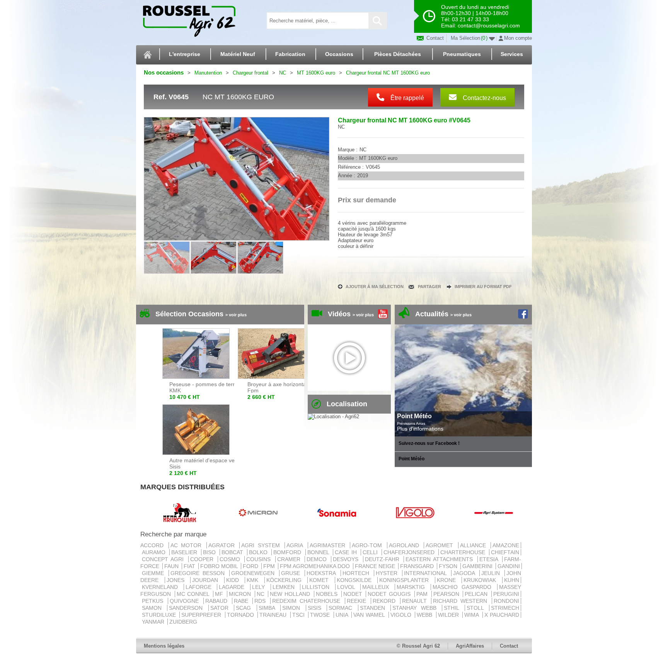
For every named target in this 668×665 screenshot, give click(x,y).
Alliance (474, 545)
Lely (260, 587)
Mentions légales (164, 646)
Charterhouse (463, 552)
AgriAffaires (470, 646)
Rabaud (217, 601)
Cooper (203, 559)
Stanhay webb (416, 608)
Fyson (449, 566)
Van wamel (370, 615)
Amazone (505, 545)
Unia (343, 615)
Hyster (388, 573)
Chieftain (505, 552)
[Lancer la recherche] (377, 21)
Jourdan (207, 580)
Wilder (449, 615)
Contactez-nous (483, 98)
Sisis (316, 608)
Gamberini (478, 566)
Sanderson (187, 608)
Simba (269, 608)
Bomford (288, 552)
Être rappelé (406, 98)
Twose (321, 615)
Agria (296, 545)
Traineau (273, 615)
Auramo (155, 552)
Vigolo (401, 615)
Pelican (477, 594)
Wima (472, 615)
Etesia (490, 559)
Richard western (461, 601)
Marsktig (413, 587)
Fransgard (417, 566)
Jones (178, 580)
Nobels (328, 594)
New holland (291, 594)
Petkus (154, 601)
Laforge (201, 587)
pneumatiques (462, 54)
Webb (425, 615)
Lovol (348, 587)
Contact (434, 38)
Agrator (223, 545)
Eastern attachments (441, 559)
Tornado (241, 615)
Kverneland (162, 587)
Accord (153, 545)
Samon (153, 608)
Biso (210, 552)
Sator (221, 608)
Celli (371, 552)
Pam (423, 594)
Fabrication (290, 54)
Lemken (286, 587)
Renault (416, 601)
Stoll (477, 608)
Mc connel (194, 594)
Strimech (505, 608)
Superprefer (202, 615)
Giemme (154, 573)
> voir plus (236, 314)
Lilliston (318, 587)
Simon (293, 608)
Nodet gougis (390, 594)
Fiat (190, 566)
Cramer (290, 559)
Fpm (269, 566)
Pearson (447, 594)
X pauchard (501, 615)
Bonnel (319, 552)
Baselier (185, 552)
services (512, 54)
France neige (376, 566)
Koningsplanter (406, 580)
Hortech (357, 573)
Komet (321, 580)
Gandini (509, 566)
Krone (448, 580)
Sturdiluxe (160, 615)
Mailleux (377, 587)
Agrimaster (329, 545)
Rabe (242, 601)
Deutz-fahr (383, 559)
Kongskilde (356, 580)
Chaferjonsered (410, 552)
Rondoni (506, 601)
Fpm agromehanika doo (315, 566)
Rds (261, 601)
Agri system (262, 545)
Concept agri (164, 559)
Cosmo (231, 559)
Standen (374, 608)
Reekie (358, 601)
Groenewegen (254, 573)
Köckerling (286, 580)
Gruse (292, 573)
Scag (245, 608)
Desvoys (347, 559)
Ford (251, 566)
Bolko (259, 552)
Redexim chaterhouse (307, 601)
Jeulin (492, 573)
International (427, 573)
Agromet (441, 545)
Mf (220, 594)
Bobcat (233, 552)
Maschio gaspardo (464, 587)
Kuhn (511, 580)
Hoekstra (323, 573)
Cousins (259, 559)
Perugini (506, 594)
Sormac (342, 608)
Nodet (354, 594)
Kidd (235, 580)
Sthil (453, 608)
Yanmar (154, 622)
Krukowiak (482, 580)
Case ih (347, 552)
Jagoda (465, 573)
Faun (172, 566)
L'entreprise (184, 54)
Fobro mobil (219, 566)
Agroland (406, 545)
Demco (318, 559)
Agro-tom (368, 545)
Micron (241, 594)
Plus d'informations (420, 429)
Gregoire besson (199, 573)
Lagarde (234, 587)
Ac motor (187, 545)
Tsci (299, 615)
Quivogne (186, 601)
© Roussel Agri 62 (418, 646)
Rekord (386, 601)
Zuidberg (183, 622)
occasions (339, 54)
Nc (262, 594)
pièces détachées (397, 54)
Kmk (255, 580)
